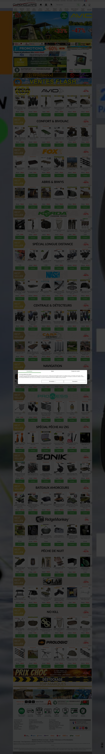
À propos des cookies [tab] (75, 371)
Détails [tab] (52, 371)
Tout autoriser (74, 381)
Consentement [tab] (29, 371)
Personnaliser (51, 381)
